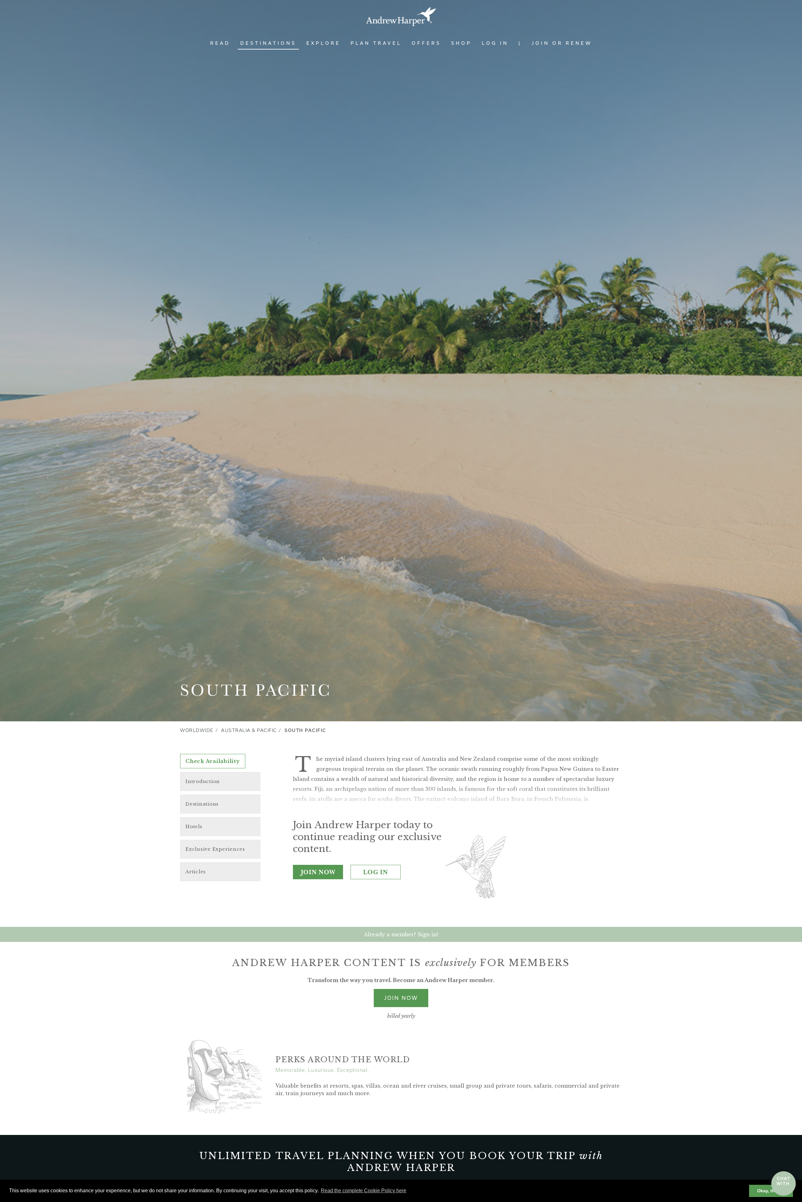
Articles (195, 872)
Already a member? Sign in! (401, 934)
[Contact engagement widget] (783, 1183)
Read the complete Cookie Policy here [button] (363, 1190)
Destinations (268, 43)
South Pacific (305, 730)
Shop (461, 43)
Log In (495, 43)
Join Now (318, 872)
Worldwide (197, 730)
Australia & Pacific (249, 730)
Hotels (193, 826)
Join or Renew (562, 43)
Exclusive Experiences (215, 849)
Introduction (202, 781)
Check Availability (212, 761)
